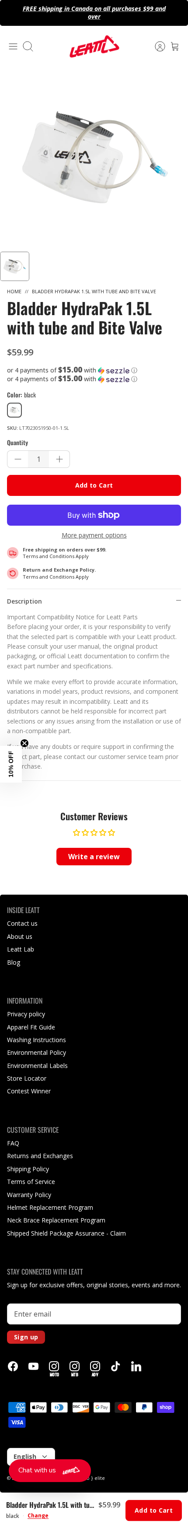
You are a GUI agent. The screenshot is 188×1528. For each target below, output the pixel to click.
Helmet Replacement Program (50, 1207)
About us (19, 936)
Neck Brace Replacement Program (56, 1220)
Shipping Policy (28, 1169)
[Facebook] (13, 1366)
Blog (13, 962)
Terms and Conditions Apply (56, 556)
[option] (94, 157)
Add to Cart (94, 485)
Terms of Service (31, 1181)
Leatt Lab (20, 949)
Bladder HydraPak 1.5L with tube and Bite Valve (94, 291)
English (25, 1456)
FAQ (13, 1143)
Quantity (17, 442)
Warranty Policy (29, 1195)
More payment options (94, 535)
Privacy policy (26, 1014)
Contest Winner (29, 1091)
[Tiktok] (115, 1366)
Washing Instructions (36, 1040)
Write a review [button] (94, 856)
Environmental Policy (36, 1052)
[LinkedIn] (136, 1366)
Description (24, 601)
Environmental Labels (37, 1065)
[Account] (155, 46)
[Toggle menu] (13, 46)
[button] (94, 370)
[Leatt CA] (94, 46)
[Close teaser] (24, 743)
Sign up (26, 1337)
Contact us (22, 923)
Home (14, 291)
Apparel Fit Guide (31, 1027)
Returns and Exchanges (40, 1156)
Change (38, 1515)
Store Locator (26, 1078)
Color (21, 394)
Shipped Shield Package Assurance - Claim (66, 1233)
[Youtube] (33, 1366)
